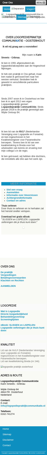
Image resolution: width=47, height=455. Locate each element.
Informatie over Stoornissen (22, 195)
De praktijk (7, 272)
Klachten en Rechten (12, 280)
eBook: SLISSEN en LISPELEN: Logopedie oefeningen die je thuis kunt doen (22, 328)
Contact (7, 445)
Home (7, 9)
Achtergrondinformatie (19, 198)
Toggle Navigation (41, 2)
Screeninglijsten (10, 319)
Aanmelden (13, 192)
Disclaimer (8, 440)
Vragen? (31, 9)
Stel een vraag (14, 189)
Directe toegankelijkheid (14, 314)
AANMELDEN (8, 286)
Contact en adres (16, 200)
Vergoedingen (8, 275)
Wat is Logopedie (10, 311)
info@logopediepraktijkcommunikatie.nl (23, 405)
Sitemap (22, 17)
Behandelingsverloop (13, 316)
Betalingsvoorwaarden (13, 277)
